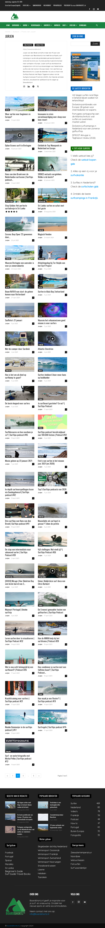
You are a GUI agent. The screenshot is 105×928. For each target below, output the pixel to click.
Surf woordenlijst (79, 868)
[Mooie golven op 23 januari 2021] (19, 450)
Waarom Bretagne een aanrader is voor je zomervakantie (19, 264)
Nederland (8, 316)
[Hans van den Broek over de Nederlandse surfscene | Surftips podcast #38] (19, 164)
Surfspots (47, 25)
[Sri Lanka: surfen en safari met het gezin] (52, 195)
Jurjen (7, 120)
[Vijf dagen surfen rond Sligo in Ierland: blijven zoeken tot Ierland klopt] (10, 804)
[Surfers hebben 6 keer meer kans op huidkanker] (52, 364)
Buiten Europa (42, 110)
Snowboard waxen (47, 865)
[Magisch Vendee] (52, 224)
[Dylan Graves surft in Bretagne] (19, 135)
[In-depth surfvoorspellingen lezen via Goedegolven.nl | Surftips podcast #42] (19, 479)
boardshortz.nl (13, 926)
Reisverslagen (35, 25)
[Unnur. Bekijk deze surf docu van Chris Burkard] (52, 570)
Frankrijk (8, 141)
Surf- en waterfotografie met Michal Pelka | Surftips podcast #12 (18, 758)
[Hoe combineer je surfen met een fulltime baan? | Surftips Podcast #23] (52, 656)
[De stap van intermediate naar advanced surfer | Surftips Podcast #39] (19, 539)
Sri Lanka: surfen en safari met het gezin (51, 207)
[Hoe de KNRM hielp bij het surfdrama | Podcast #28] (52, 628)
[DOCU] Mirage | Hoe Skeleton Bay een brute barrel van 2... (19, 582)
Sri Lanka (9, 868)
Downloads (82, 25)
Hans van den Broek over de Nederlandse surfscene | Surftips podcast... (19, 177)
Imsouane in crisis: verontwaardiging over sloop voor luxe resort (52, 116)
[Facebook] (89, 9)
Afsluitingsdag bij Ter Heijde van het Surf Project (51, 264)
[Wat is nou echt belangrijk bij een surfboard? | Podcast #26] (19, 656)
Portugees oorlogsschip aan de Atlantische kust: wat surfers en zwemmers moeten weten (85, 118)
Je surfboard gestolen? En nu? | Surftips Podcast (51, 405)
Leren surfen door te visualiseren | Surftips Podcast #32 (19, 640)
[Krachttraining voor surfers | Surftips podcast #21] (19, 688)
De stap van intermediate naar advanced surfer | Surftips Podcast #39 (18, 552)
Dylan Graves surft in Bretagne (18, 145)
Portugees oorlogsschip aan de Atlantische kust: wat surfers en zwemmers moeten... (25, 830)
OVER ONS (26, 5)
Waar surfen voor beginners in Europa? (17, 115)
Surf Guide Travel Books (17, 873)
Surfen (25, 25)
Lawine (41, 869)
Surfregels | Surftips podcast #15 (52, 727)
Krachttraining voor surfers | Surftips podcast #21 (17, 700)
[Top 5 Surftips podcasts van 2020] (52, 479)
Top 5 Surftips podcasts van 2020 (52, 489)
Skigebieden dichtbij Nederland (52, 846)
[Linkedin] (30, 86)
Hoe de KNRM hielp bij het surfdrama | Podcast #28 (48, 640)
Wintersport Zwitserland (49, 858)
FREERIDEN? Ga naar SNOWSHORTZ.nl (75, 5)
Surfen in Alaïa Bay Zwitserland (51, 291)
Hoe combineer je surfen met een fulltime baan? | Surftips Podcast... (52, 669)
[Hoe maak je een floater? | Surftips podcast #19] (52, 688)
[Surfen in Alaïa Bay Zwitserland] (52, 281)
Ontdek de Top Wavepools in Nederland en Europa (49, 147)
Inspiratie (57, 25)
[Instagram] (94, 9)
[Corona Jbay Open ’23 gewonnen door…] (19, 224)
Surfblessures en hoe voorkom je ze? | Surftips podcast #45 (19, 433)
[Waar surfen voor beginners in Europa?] (19, 104)
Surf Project (41, 259)
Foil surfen (75, 864)
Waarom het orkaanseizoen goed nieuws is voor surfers (51, 322)
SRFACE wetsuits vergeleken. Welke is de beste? (50, 176)
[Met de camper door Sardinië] (19, 338)
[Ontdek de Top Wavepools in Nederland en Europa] (52, 135)
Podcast (8, 170)
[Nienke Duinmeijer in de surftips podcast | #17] (19, 717)
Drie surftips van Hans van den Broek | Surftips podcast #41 (18, 522)
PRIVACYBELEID (57, 5)
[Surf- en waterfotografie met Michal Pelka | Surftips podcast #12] (19, 745)
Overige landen (42, 577)
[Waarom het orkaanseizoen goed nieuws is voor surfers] (52, 310)
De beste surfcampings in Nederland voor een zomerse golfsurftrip (86, 129)
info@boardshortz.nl (39, 914)
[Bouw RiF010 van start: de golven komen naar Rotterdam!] (19, 281)
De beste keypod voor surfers (17, 403)
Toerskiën (42, 877)
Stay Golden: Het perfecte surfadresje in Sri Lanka (16, 207)
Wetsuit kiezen (77, 860)
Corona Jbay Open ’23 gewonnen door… (18, 236)
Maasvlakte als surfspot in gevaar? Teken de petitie (49, 522)
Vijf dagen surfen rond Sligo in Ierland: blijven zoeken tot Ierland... (24, 804)
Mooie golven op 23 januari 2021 (18, 460)
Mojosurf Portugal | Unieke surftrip (16, 611)
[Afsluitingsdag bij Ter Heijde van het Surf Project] (52, 252)
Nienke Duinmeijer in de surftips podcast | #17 (18, 728)
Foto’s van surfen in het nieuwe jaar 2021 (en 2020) (51, 462)
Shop (64, 25)
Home (8, 25)
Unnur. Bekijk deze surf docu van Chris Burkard (51, 582)
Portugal (9, 856)
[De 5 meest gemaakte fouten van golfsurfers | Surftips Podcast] (52, 599)
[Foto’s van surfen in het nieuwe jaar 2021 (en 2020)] (52, 450)
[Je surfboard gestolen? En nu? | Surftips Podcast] (52, 393)
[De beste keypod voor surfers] (19, 393)
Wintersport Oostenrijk (48, 850)
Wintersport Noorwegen (49, 862)
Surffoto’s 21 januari (13, 320)
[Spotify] (34, 86)
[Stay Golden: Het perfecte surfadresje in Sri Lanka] (19, 195)
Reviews (41, 170)
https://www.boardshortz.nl (32, 49)
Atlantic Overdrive (45, 348)
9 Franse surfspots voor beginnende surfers (57, 826)
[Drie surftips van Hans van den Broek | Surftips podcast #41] (19, 510)
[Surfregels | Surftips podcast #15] (52, 717)
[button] (97, 25)
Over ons (72, 25)
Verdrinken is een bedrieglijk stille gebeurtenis (55, 804)
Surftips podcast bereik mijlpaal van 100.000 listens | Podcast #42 (52, 433)
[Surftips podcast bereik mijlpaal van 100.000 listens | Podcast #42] (52, 422)
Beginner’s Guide (14, 871)
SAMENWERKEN (37, 5)
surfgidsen (15, 25)
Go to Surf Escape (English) (12, 5)
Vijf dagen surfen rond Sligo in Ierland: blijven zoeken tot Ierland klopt (85, 98)
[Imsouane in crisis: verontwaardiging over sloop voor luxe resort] (52, 104)
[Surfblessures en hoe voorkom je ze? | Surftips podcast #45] (19, 422)
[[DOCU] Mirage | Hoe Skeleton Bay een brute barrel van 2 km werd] (19, 570)
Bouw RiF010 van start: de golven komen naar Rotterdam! (19, 293)
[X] (39, 86)
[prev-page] (7, 776)
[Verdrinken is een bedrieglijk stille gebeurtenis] (43, 804)
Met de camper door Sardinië (17, 348)
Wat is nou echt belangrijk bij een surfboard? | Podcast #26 (19, 668)
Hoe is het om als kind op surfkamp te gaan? (15, 376)
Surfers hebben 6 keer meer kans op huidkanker (52, 376)
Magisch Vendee (44, 234)
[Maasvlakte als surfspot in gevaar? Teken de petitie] (52, 510)
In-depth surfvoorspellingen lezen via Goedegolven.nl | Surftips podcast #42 (19, 492)
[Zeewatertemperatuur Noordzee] (43, 817)
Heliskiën (42, 873)
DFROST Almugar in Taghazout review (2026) (84, 136)
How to (40, 370)
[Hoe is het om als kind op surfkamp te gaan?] (19, 364)
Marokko (9, 864)
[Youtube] (98, 9)
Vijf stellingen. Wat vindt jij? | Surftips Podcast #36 (50, 551)
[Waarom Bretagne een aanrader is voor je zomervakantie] (19, 252)
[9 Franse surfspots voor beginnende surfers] (43, 827)
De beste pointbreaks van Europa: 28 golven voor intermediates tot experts (84, 107)
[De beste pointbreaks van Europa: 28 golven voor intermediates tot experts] (10, 817)
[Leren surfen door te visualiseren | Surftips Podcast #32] (19, 628)
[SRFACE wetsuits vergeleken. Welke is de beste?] (52, 164)
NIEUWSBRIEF (47, 5)
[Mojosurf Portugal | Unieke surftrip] (19, 599)
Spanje (8, 860)
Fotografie (8, 456)
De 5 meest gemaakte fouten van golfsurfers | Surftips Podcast (52, 611)
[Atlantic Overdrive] (52, 338)
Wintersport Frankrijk (48, 854)
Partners (8, 605)
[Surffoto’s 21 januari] (19, 310)
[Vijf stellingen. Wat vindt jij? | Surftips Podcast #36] (52, 539)
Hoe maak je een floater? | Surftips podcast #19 (49, 700)
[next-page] (39, 776)
